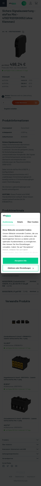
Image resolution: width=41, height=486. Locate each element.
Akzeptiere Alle (21, 261)
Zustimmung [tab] (8, 222)
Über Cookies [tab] (32, 222)
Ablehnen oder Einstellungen (19, 268)
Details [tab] (20, 222)
